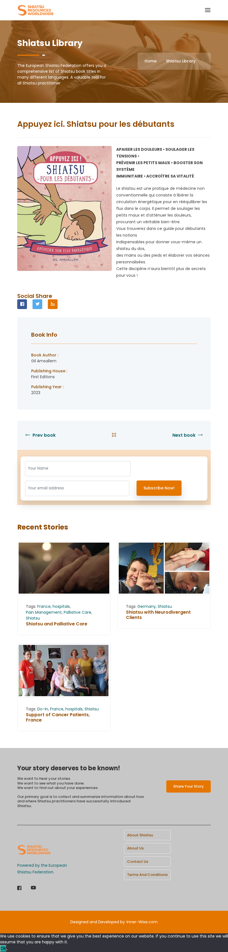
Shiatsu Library (180, 61)
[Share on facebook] (22, 304)
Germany (146, 606)
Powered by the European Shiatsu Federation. (42, 869)
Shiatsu (33, 618)
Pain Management (44, 612)
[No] (7, 949)
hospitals (61, 606)
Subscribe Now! (159, 488)
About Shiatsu (140, 835)
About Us (135, 848)
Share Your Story (188, 786)
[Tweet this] (37, 304)
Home (151, 61)
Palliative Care (77, 612)
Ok (3, 948)
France (44, 606)
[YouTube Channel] (33, 888)
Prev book (43, 435)
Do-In (42, 709)
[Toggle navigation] (208, 10)
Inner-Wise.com (142, 922)
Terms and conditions (147, 874)
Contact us (137, 861)
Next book (184, 435)
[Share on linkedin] (53, 304)
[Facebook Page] (19, 888)
